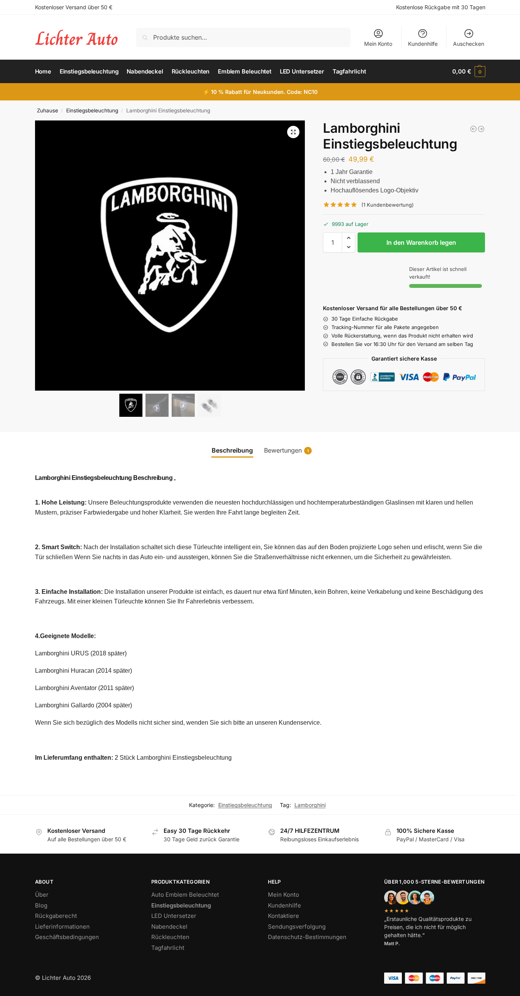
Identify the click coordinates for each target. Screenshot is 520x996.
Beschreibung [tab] (232, 450)
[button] (468, 71)
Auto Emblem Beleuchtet (185, 894)
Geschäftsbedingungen (67, 937)
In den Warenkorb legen (421, 242)
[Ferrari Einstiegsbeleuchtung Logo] (473, 129)
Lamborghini (310, 805)
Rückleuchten (170, 937)
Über (41, 894)
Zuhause (47, 110)
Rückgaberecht (56, 915)
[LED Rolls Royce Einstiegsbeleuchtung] (481, 129)
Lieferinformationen (62, 926)
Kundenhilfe (423, 43)
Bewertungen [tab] (286, 450)
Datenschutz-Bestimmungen (307, 937)
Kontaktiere (283, 915)
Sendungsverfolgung (297, 926)
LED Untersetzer (173, 915)
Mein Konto (378, 43)
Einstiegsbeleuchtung (92, 110)
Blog (41, 905)
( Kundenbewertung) (387, 204)
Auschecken (468, 43)
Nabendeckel (169, 926)
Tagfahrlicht (167, 947)
